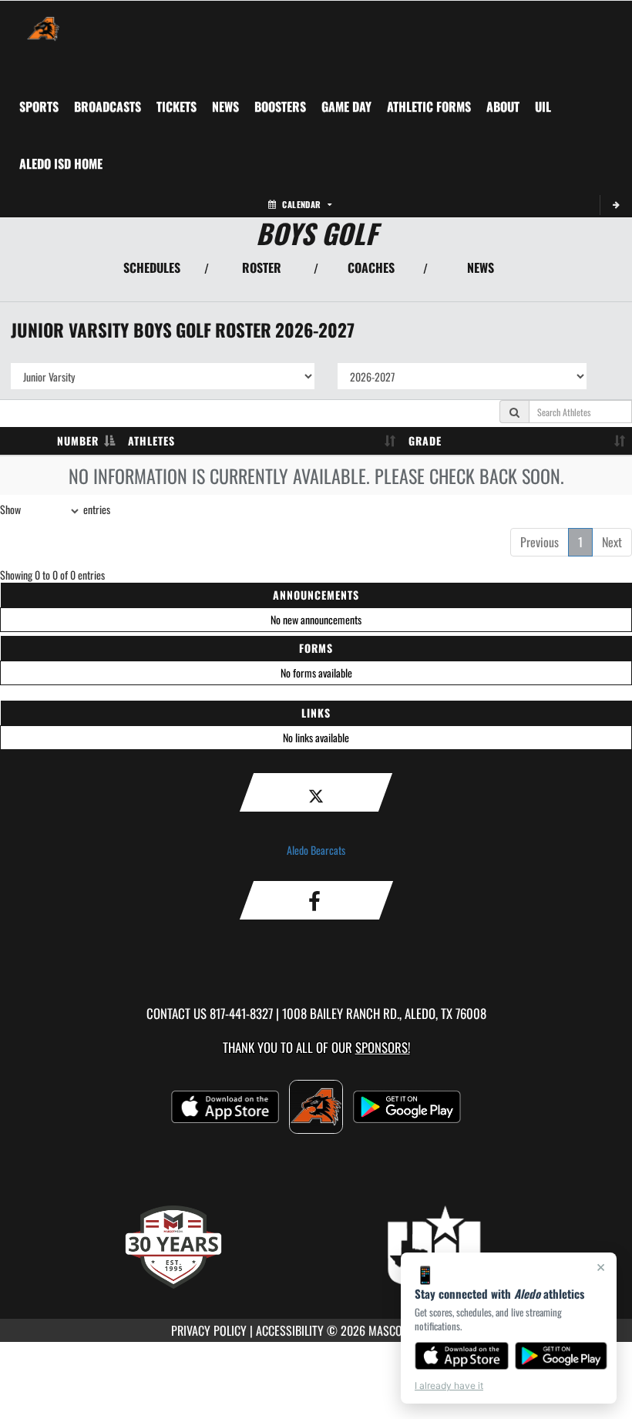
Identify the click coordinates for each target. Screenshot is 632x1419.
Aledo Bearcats (316, 850)
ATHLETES (151, 440)
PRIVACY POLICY (209, 1330)
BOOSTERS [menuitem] (280, 106)
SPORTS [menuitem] (39, 106)
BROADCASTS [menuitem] (107, 106)
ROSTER (261, 267)
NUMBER (78, 440)
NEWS (480, 267)
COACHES (371, 267)
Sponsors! (382, 1047)
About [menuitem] (502, 106)
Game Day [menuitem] (346, 106)
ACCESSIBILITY (290, 1330)
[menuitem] (176, 106)
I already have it (449, 1385)
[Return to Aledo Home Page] (43, 20)
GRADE (425, 440)
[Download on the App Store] (462, 1356)
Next (612, 542)
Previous (539, 542)
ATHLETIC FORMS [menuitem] (429, 106)
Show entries (55, 509)
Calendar (301, 204)
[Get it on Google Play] (561, 1356)
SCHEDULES (151, 267)
